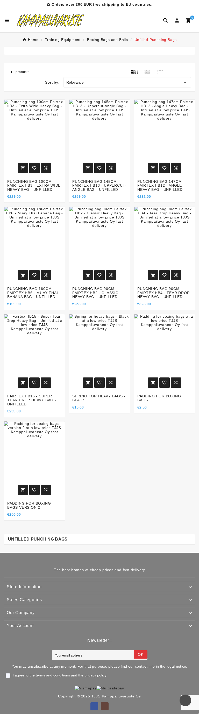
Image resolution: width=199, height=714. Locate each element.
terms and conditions (53, 675)
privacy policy (95, 675)
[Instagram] (105, 706)
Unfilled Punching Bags (38, 539)
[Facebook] (94, 706)
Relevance (127, 82)
